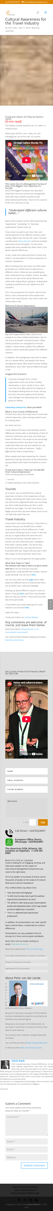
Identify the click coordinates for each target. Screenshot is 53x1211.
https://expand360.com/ (37, 1043)
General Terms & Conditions (25, 1187)
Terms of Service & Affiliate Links (25, 1193)
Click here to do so (19, 944)
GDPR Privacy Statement (25, 1190)
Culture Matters (33, 1204)
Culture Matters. (32, 617)
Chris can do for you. (34, 949)
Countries (9, 31)
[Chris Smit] (5, 1068)
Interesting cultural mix (15, 407)
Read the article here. (14, 640)
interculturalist (24, 241)
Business (35, 28)
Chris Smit (12, 28)
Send (43, 822)
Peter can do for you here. (31, 1047)
